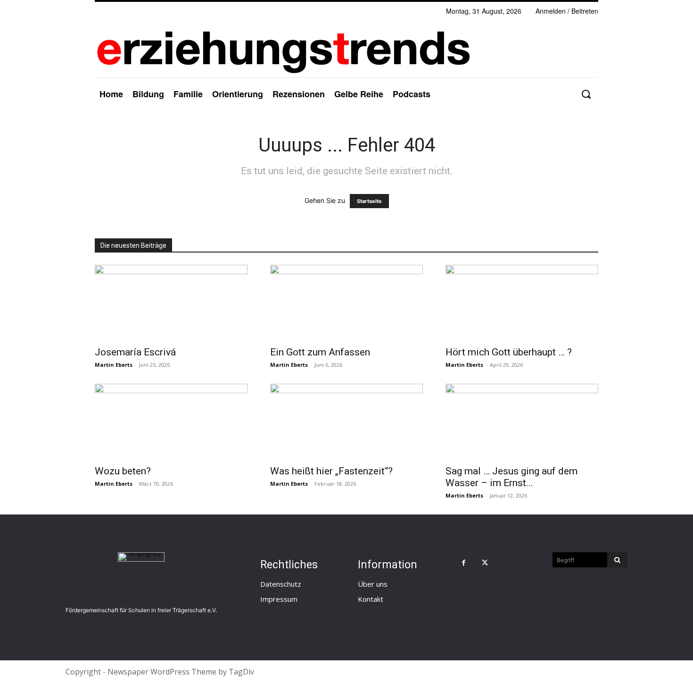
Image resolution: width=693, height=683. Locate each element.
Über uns (373, 584)
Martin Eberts (113, 364)
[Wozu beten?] (171, 421)
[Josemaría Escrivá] (171, 302)
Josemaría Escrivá (135, 352)
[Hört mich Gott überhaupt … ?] (522, 302)
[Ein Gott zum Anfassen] (346, 302)
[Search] (617, 559)
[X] (485, 563)
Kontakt (370, 599)
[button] (585, 94)
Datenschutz (280, 584)
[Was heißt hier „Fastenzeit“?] (346, 421)
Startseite (369, 201)
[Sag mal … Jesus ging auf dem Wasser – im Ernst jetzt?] (522, 421)
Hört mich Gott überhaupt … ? (509, 352)
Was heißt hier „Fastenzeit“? (331, 471)
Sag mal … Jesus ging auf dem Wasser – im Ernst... (512, 477)
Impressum (278, 599)
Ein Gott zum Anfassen (320, 352)
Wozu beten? (123, 471)
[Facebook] (463, 563)
